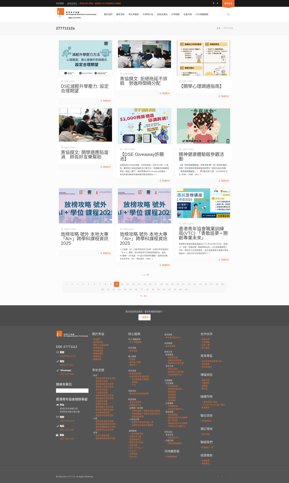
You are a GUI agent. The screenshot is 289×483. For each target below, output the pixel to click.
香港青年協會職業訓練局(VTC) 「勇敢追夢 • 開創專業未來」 (203, 233)
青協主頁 (84, 3)
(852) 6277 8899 (67, 374)
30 (103, 289)
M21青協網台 (108, 3)
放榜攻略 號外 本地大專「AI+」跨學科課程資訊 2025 (84, 239)
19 (167, 284)
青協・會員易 (95, 3)
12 (128, 284)
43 (175, 289)
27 (211, 284)
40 (158, 289)
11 (122, 284)
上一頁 (146, 275)
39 (153, 289)
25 (200, 284)
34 (125, 289)
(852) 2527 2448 (67, 430)
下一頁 (143, 296)
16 (150, 284)
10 (117, 284)
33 (119, 289)
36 (136, 289)
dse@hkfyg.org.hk (68, 356)
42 (169, 289)
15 (144, 284)
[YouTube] (217, 3)
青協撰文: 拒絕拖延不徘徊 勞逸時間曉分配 (143, 81)
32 (114, 289)
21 (178, 284)
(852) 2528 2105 (67, 439)
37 (142, 289)
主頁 (218, 28)
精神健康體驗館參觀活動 (201, 156)
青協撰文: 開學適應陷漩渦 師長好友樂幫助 (84, 154)
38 (147, 289)
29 (222, 284)
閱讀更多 (107, 101)
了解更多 (144, 317)
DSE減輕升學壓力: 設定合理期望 (85, 88)
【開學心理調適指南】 (201, 86)
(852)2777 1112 (66, 365)
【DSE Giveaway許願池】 (142, 156)
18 (161, 284)
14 (139, 284)
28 (217, 284)
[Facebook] (213, 3)
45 (186, 289)
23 (189, 284)
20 (172, 284)
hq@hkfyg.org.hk (67, 421)
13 (133, 284)
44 (181, 289)
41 (164, 289)
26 (206, 284)
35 (130, 289)
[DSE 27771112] (77, 14)
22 (183, 284)
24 (195, 284)
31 (108, 289)
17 (156, 284)
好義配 (118, 3)
